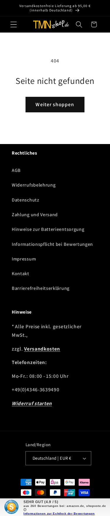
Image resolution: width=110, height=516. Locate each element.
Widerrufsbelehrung (33, 185)
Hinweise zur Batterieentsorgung (48, 229)
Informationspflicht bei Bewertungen (52, 244)
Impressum (24, 259)
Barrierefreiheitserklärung (41, 288)
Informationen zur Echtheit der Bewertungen (59, 513)
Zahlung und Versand (35, 215)
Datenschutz (25, 200)
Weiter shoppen (54, 104)
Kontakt (20, 273)
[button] (13, 24)
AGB (16, 170)
